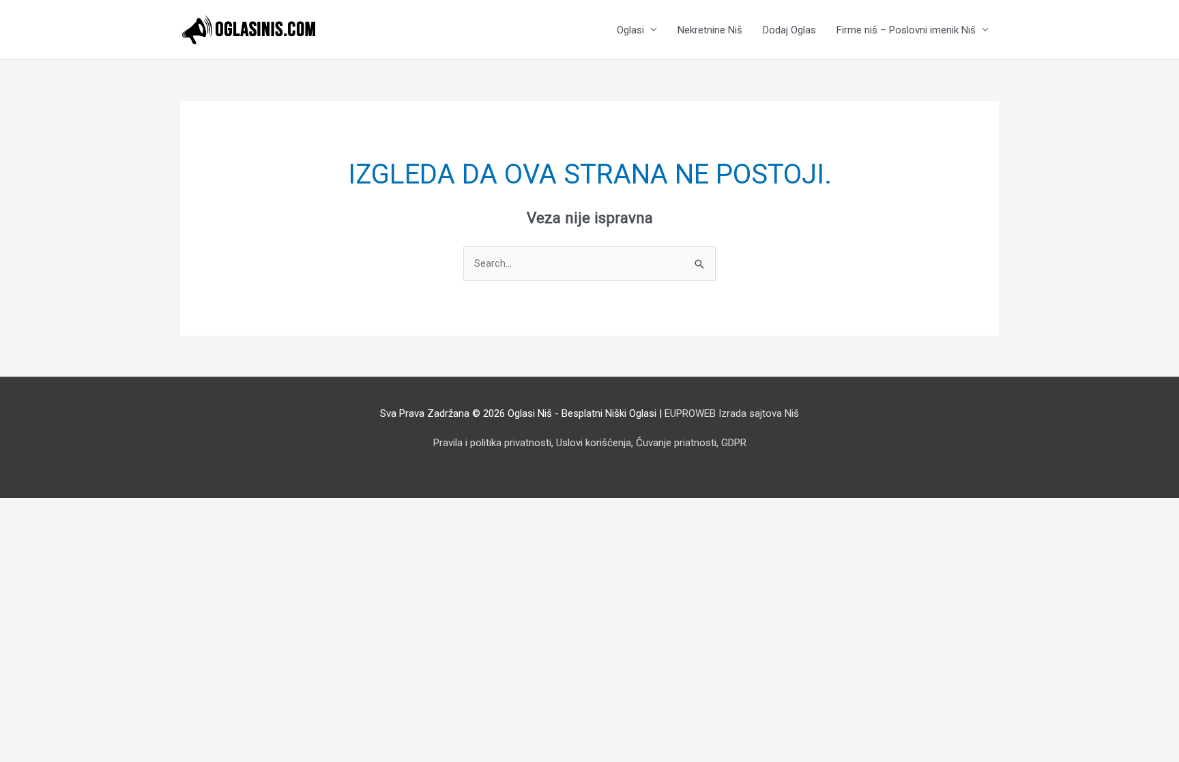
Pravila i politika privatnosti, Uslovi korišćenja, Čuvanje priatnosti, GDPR (589, 443)
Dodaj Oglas (789, 30)
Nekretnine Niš (710, 30)
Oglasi (630, 30)
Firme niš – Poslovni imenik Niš (906, 30)
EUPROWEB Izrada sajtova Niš (732, 413)
